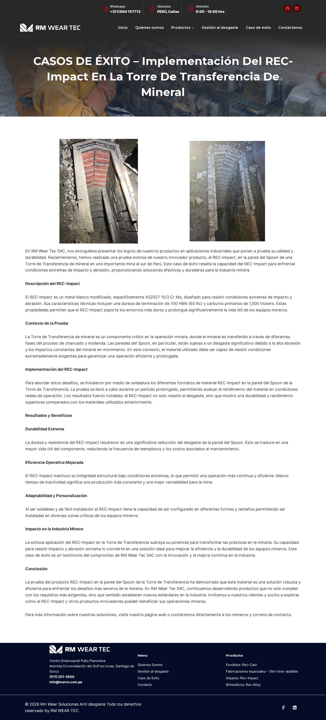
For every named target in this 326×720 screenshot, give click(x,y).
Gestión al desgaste (220, 27)
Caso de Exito (148, 678)
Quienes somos (149, 27)
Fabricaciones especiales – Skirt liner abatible (262, 671)
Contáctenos (290, 27)
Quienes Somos (150, 665)
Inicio (123, 27)
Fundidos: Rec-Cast (241, 665)
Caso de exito (258, 27)
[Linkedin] (294, 707)
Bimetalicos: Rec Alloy (243, 685)
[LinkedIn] (297, 8)
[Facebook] (288, 8)
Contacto (145, 685)
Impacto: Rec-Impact (242, 678)
